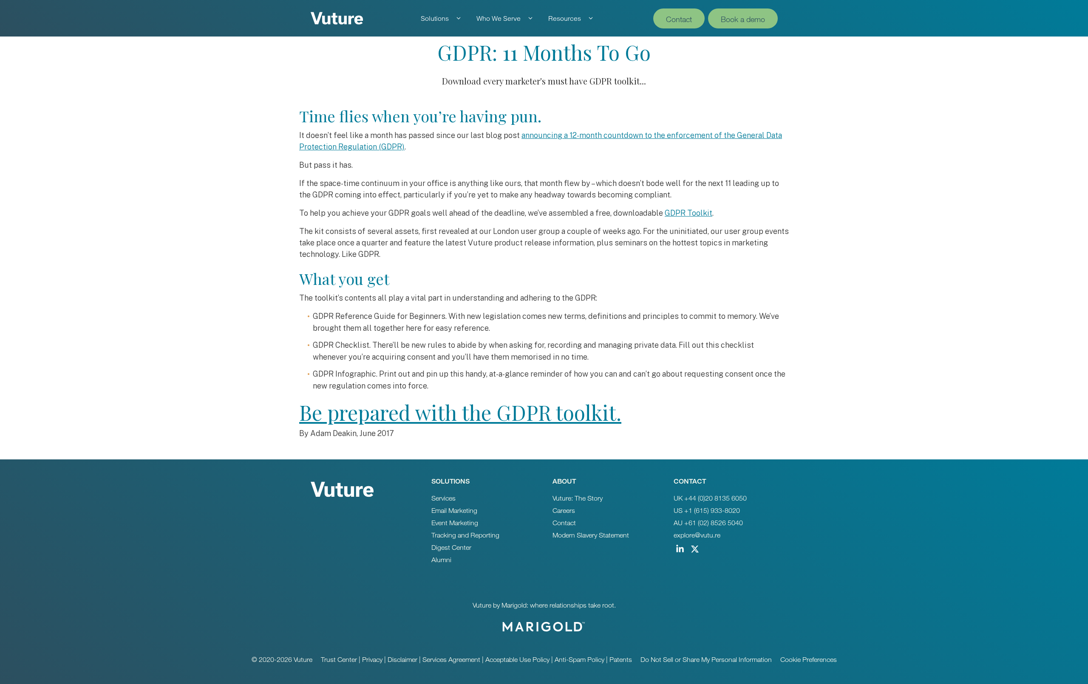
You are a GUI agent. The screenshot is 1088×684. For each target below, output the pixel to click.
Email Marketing (454, 511)
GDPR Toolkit (688, 212)
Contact (679, 19)
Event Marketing (454, 523)
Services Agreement (451, 660)
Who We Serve (498, 18)
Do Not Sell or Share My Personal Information (706, 660)
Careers (563, 511)
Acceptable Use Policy (517, 660)
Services (443, 498)
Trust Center (339, 660)
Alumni (441, 560)
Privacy (372, 660)
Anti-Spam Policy (579, 660)
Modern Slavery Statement (590, 535)
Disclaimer (402, 660)
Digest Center (451, 547)
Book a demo (743, 19)
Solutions (435, 18)
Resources (564, 18)
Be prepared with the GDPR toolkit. (460, 412)
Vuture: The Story (577, 498)
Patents (620, 660)
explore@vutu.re (697, 535)
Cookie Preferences (808, 660)
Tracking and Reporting (465, 535)
